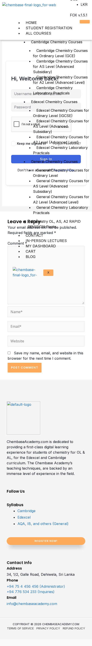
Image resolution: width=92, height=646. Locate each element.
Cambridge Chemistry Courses (56, 42)
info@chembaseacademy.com (32, 603)
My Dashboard (41, 246)
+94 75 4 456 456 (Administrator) (36, 586)
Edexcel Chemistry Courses (54, 102)
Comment (17, 243)
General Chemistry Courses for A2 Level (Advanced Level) (61, 199)
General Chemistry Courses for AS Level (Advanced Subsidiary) (61, 186)
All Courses (38, 33)
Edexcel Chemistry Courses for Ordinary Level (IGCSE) (61, 113)
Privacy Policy (48, 628)
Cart (31, 251)
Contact (34, 235)
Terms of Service (20, 628)
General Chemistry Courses (54, 161)
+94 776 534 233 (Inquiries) (30, 591)
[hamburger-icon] (85, 21)
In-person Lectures (46, 240)
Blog (31, 256)
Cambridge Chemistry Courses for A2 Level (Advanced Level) (60, 80)
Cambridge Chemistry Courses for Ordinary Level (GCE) (60, 53)
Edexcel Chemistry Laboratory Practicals (60, 150)
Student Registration (49, 28)
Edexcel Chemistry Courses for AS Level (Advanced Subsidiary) (61, 126)
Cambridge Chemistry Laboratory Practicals (53, 90)
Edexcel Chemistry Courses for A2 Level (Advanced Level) (61, 139)
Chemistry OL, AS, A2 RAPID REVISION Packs (54, 224)
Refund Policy (74, 628)
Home (31, 22)
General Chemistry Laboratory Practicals (60, 210)
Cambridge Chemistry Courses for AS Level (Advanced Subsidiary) (60, 66)
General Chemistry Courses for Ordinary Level (61, 173)
